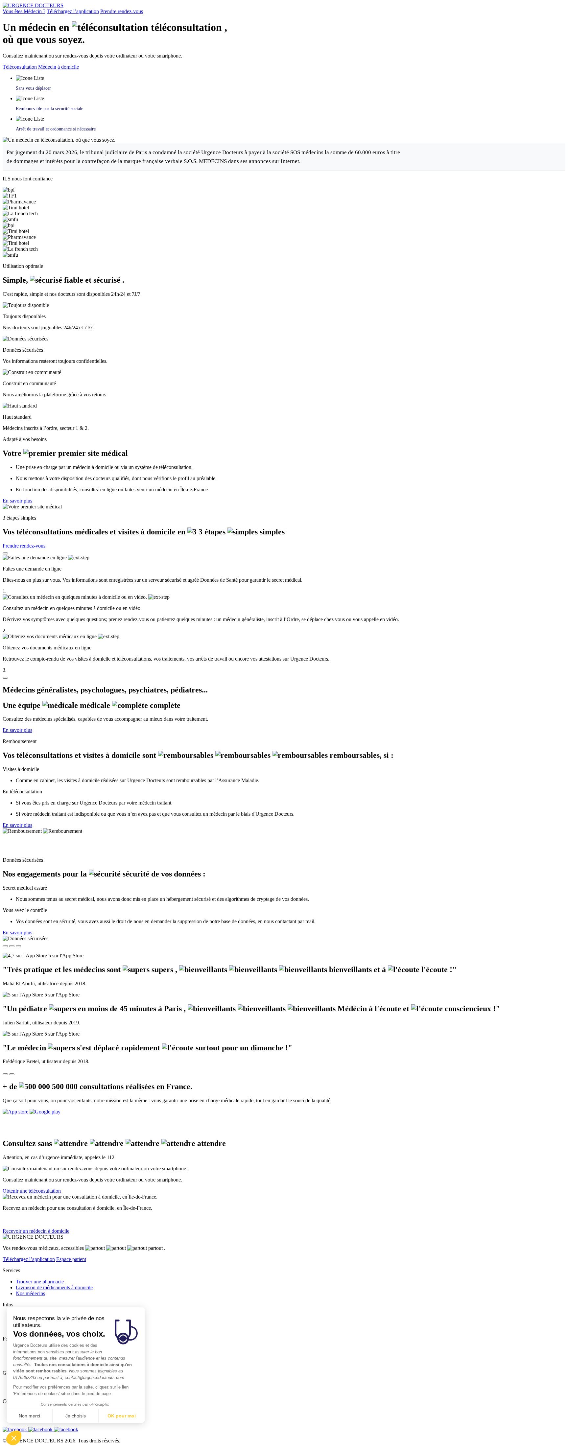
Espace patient (71, 1259)
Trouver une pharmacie (40, 1281)
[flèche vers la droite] (11, 1074)
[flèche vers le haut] (5, 553)
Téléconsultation (20, 67)
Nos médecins (30, 1293)
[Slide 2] (11, 946)
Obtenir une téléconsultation (32, 1191)
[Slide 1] (5, 946)
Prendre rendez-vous (121, 11)
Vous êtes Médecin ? (24, 11)
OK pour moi (121, 1415)
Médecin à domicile (58, 67)
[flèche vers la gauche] (5, 1074)
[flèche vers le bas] (5, 678)
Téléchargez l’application (73, 11)
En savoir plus (17, 500)
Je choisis (75, 1415)
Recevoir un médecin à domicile (36, 1231)
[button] (14, 1438)
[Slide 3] (18, 946)
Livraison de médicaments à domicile (54, 1287)
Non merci (29, 1415)
